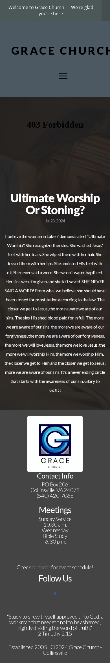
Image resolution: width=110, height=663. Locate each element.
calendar (41, 567)
